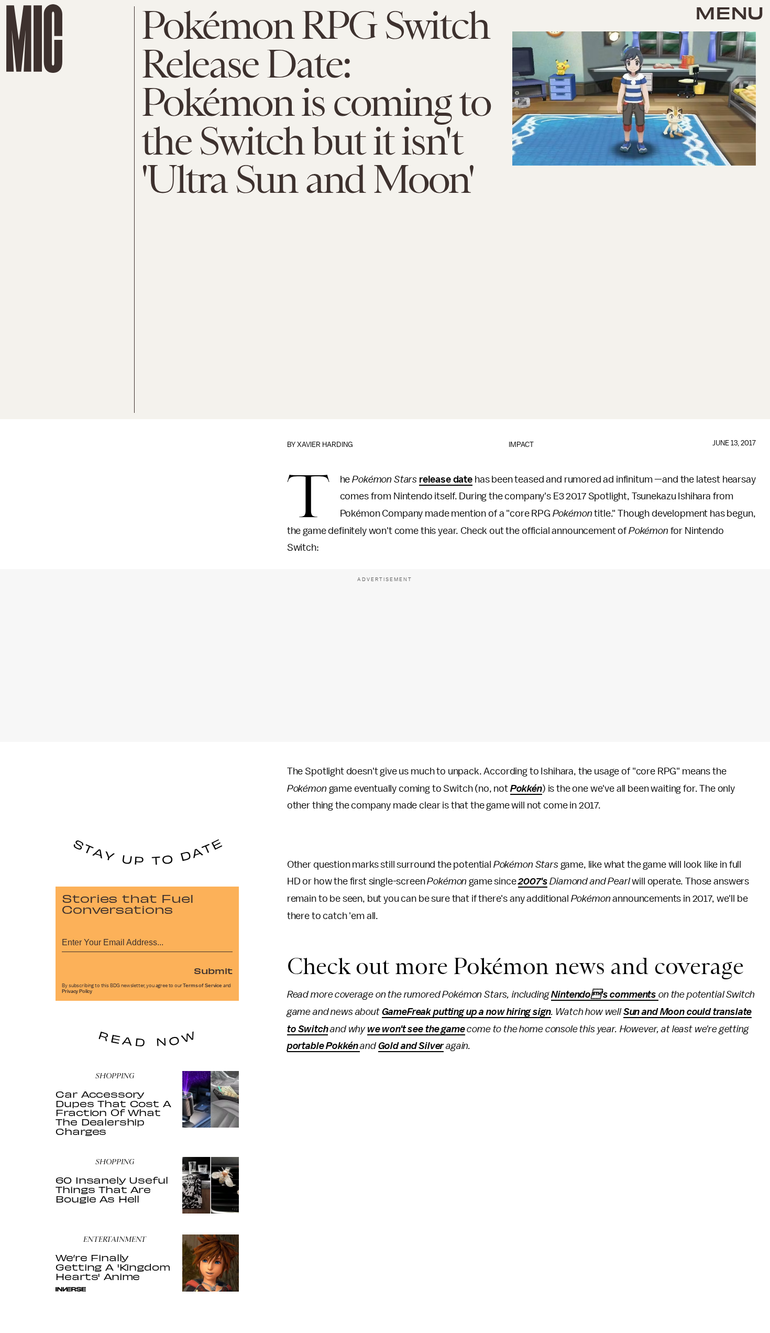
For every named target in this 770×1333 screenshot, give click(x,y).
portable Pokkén (322, 1046)
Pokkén (526, 788)
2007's (532, 881)
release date (445, 479)
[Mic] (34, 38)
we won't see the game (416, 1029)
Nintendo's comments (604, 994)
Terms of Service (202, 985)
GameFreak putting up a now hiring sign (466, 1012)
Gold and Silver (411, 1046)
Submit (213, 970)
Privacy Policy (77, 991)
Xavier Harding (325, 445)
